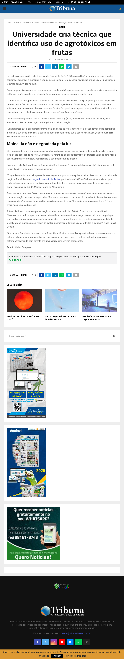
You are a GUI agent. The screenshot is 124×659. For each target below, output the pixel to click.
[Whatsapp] (78, 642)
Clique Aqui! (15, 260)
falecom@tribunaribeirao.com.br (75, 633)
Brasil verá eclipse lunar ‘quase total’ (23, 317)
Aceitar (57, 656)
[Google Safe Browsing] (62, 588)
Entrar (60, 2)
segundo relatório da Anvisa (46, 179)
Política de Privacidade (75, 656)
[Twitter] (45, 642)
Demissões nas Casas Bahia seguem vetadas (96, 317)
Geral (62, 27)
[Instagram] (54, 642)
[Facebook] (37, 642)
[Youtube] (62, 642)
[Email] (70, 642)
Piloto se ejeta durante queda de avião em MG (61, 317)
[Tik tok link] (89, 2)
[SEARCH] (114, 336)
